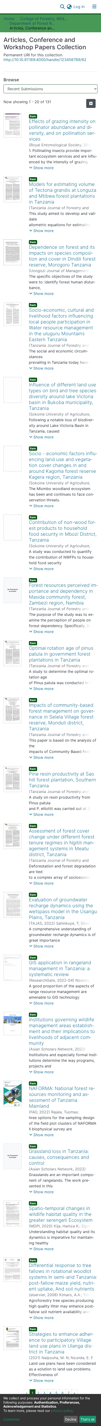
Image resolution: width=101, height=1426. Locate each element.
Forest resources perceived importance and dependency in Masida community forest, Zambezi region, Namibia (63, 594)
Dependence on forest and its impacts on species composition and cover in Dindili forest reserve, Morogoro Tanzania (62, 256)
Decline (70, 1419)
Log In (79, 6)
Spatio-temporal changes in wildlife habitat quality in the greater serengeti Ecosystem (61, 1214)
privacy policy (62, 1411)
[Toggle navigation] (94, 6)
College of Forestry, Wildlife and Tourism (43, 18)
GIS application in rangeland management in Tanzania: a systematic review (60, 968)
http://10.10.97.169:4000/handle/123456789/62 (45, 59)
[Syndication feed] (91, 103)
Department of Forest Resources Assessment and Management (33, 23)
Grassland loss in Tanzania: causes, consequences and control (59, 1157)
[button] (69, 6)
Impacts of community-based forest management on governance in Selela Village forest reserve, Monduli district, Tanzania (62, 716)
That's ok (88, 1419)
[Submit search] (62, 6)
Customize (11, 1419)
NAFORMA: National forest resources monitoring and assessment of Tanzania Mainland (62, 1097)
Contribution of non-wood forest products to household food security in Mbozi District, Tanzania (63, 531)
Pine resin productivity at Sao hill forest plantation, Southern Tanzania (62, 780)
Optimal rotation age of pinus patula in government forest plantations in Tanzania (61, 654)
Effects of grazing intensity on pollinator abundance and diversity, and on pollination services (62, 130)
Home (9, 18)
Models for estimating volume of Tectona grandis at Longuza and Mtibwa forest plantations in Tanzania (62, 193)
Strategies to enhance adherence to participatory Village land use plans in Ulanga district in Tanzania (61, 1343)
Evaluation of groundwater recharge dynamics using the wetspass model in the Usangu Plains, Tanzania (63, 908)
